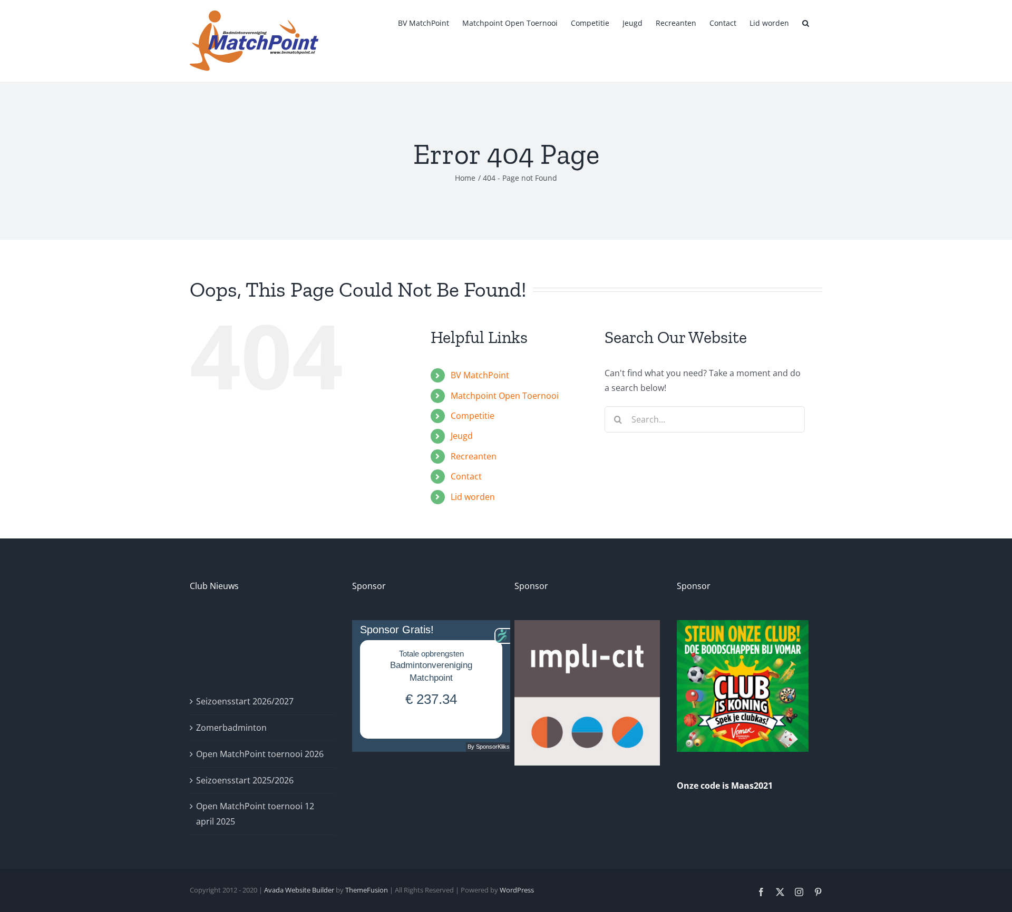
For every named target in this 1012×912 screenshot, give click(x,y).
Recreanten (474, 456)
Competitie (472, 415)
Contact (466, 476)
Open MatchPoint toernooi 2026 (260, 754)
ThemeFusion (366, 890)
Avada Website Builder (299, 890)
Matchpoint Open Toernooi (505, 395)
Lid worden (473, 497)
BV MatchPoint (480, 375)
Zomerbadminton (231, 727)
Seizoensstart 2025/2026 (245, 780)
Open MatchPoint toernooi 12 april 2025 (255, 813)
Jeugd (462, 436)
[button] (805, 22)
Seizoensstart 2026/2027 (245, 701)
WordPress (517, 890)
